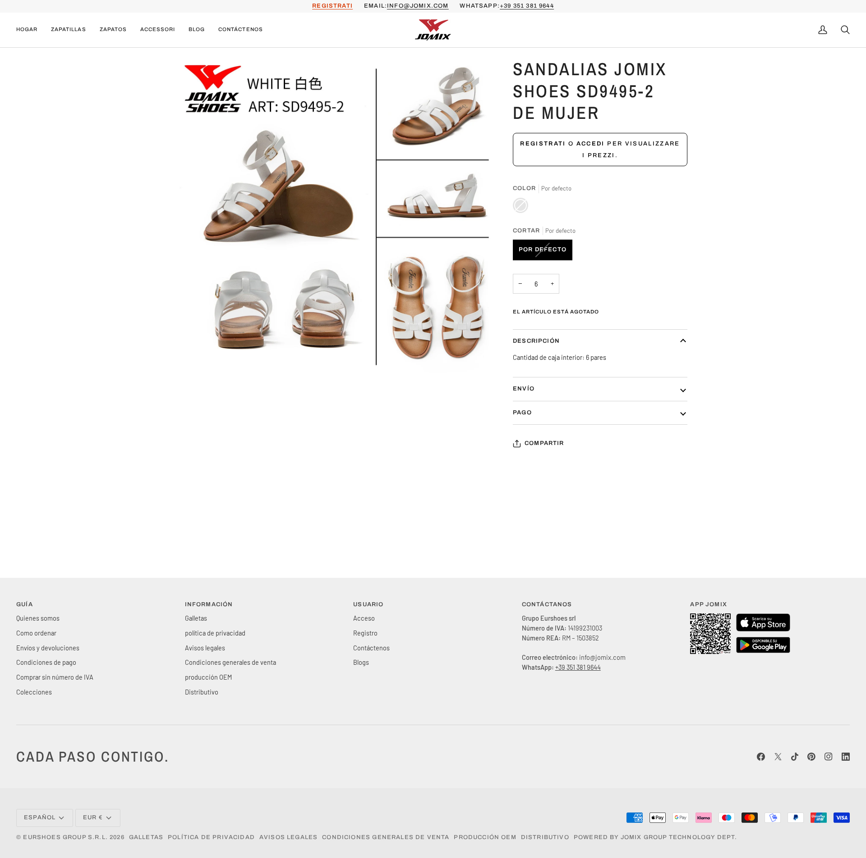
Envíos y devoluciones (47, 648)
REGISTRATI (332, 6)
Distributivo (201, 692)
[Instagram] (829, 757)
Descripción (536, 341)
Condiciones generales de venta (230, 662)
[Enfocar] (195, 359)
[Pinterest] (811, 757)
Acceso (364, 618)
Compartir (544, 443)
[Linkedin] (846, 757)
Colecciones (34, 692)
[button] (68, 30)
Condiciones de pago (46, 662)
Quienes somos (38, 618)
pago (522, 412)
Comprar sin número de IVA (54, 677)
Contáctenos (371, 648)
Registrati (543, 144)
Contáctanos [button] (547, 604)
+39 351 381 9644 (527, 6)
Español (39, 817)
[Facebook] (761, 757)
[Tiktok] (794, 757)
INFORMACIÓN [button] (209, 604)
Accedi (590, 144)
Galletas (196, 618)
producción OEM (208, 677)
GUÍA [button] (24, 604)
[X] (778, 757)
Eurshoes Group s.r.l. (65, 837)
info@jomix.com (417, 6)
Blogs (361, 662)
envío (523, 389)
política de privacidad (215, 633)
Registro (365, 633)
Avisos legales (205, 648)
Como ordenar (36, 633)
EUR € (93, 817)
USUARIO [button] (368, 604)
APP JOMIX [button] (708, 604)
